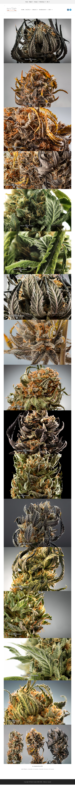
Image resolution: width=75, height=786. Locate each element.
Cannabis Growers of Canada (46, 769)
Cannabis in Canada (33, 769)
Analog (36, 1)
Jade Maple (24, 769)
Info (48, 1)
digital (30, 1)
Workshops (42, 1)
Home (26, 1)
